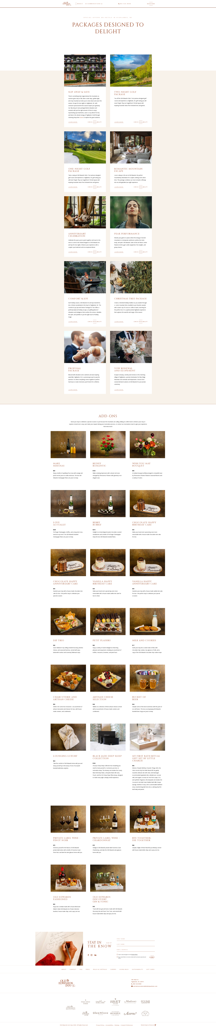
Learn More (73, 122)
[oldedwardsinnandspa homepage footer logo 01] (115, 1013)
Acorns (81, 117)
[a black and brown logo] (70, 1007)
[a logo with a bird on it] (145, 1013)
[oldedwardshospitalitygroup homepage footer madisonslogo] (130, 1001)
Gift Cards (150, 969)
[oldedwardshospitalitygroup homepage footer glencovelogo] (100, 1013)
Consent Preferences (127, 1025)
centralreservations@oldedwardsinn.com (145, 986)
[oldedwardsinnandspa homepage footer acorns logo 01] (130, 1013)
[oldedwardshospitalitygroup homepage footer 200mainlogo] (100, 1001)
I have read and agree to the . (128, 954)
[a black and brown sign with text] (115, 1001)
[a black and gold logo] (85, 1001)
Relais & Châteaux (100, 969)
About (64, 969)
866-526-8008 (137, 984)
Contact (73, 969)
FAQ (81, 969)
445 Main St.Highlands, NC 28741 (137, 980)
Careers (113, 969)
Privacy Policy (134, 954)
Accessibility (109, 1025)
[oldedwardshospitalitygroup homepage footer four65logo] (145, 1001)
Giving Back (124, 969)
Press (88, 969)
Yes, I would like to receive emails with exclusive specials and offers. (132, 957)
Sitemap (117, 1025)
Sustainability (137, 969)
